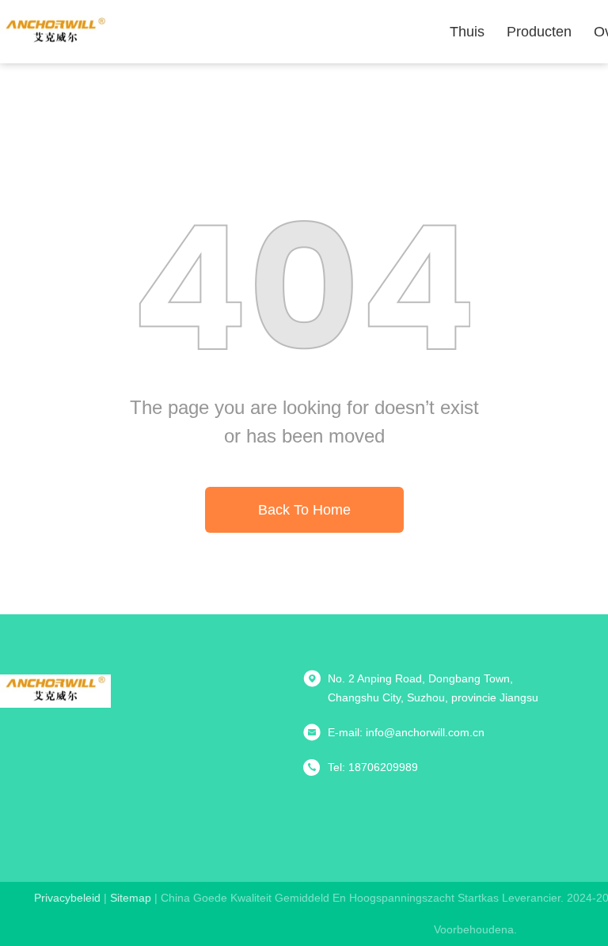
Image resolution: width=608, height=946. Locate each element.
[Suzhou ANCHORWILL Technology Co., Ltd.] (55, 31)
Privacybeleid (67, 897)
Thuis (467, 31)
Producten (539, 31)
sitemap (130, 897)
